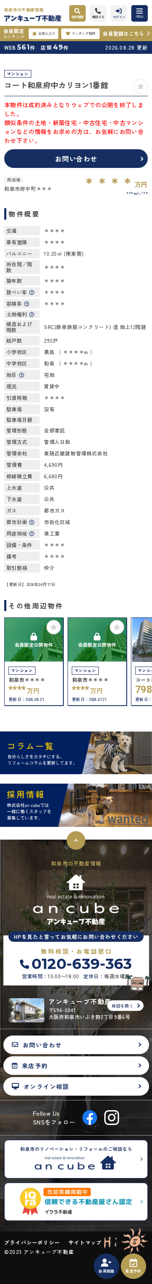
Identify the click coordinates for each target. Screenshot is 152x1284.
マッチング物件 (83, 33)
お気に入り (46, 33)
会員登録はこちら (123, 33)
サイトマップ (85, 1242)
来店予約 (133, 1271)
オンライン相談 (46, 1086)
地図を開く (122, 1005)
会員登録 (106, 1271)
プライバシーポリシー (32, 1242)
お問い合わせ (76, 159)
